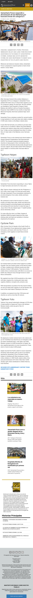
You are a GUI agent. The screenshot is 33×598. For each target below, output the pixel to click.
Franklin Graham (18, 566)
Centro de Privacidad (17, 564)
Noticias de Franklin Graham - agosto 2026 (13, 524)
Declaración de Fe (27, 564)
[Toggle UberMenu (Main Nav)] (23, 5)
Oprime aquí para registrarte (16, 596)
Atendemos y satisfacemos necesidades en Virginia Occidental (15, 520)
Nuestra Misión (6, 566)
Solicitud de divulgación (7, 564)
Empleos (12, 566)
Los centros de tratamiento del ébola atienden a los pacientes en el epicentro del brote (15, 528)
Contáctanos (19, 567)
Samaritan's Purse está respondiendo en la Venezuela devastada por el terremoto (16, 536)
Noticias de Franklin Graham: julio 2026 (12, 532)
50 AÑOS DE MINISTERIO (6, 9)
